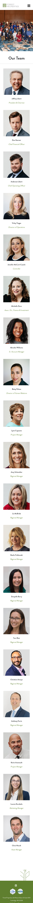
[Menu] (28, 6)
